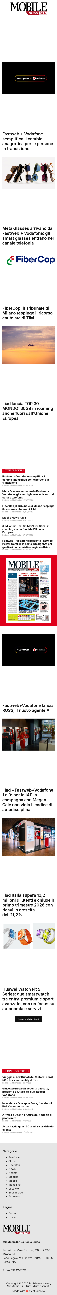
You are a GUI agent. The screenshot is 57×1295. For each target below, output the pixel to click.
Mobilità (13, 1176)
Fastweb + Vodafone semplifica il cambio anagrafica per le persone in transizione (27, 141)
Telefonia (14, 1157)
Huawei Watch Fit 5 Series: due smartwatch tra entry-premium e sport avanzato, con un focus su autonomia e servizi (28, 999)
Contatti (13, 1213)
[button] (52, 8)
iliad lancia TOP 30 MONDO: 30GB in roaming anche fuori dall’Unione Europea (27, 411)
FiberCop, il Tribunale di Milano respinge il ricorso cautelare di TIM (27, 313)
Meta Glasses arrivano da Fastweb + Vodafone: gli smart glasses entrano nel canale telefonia (28, 236)
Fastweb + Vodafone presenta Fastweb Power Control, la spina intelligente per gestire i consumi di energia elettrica (27, 544)
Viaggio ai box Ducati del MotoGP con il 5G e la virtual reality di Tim (27, 1079)
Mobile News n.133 (14, 517)
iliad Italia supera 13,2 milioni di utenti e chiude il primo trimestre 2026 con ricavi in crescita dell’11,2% (28, 905)
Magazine (14, 1184)
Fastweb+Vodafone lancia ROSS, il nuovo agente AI (28, 708)
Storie (11, 1161)
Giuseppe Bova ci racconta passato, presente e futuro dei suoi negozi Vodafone (25, 1091)
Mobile (12, 1180)
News (11, 1168)
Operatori (14, 1165)
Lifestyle (13, 1188)
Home (12, 1217)
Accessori (14, 1196)
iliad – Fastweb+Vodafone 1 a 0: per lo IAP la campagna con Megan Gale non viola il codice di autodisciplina (27, 800)
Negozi (12, 1172)
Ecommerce (15, 1192)
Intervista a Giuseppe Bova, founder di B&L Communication (27, 1105)
